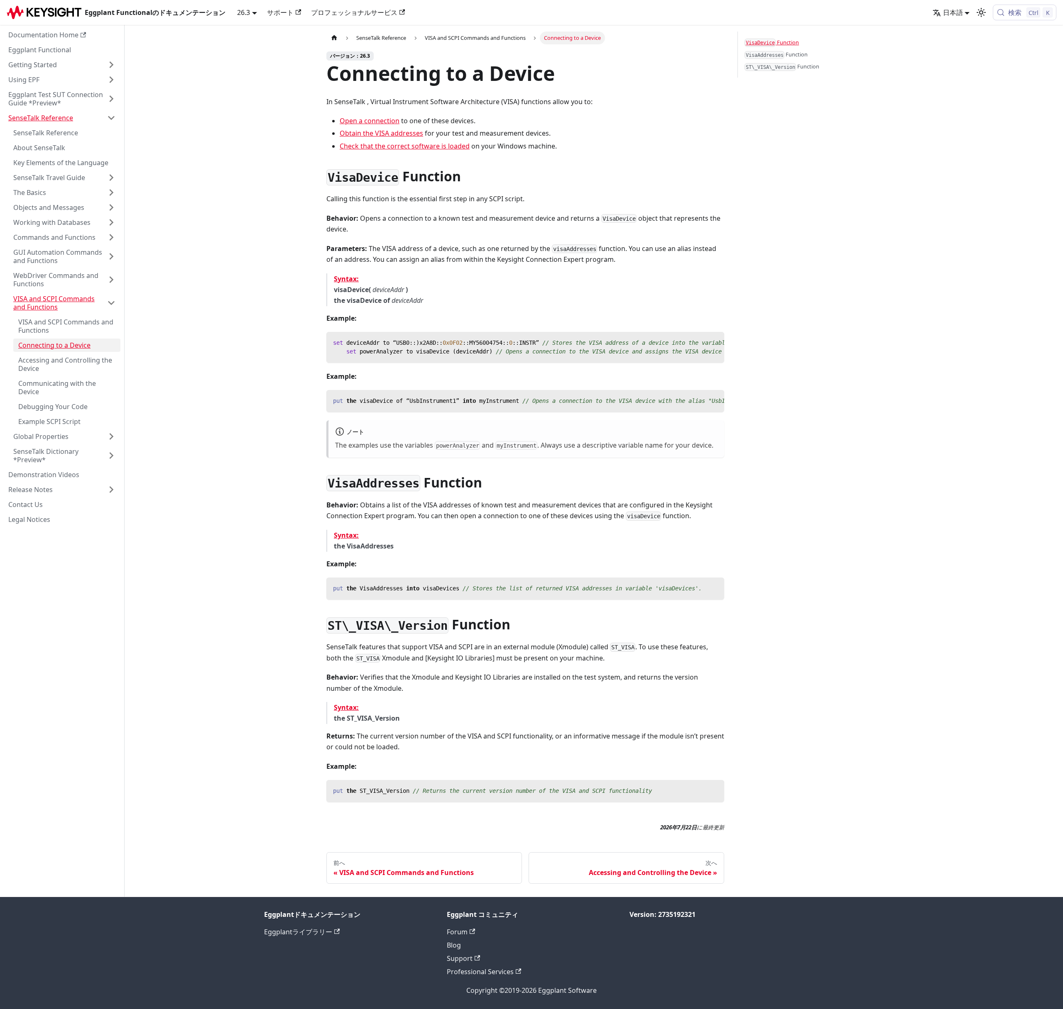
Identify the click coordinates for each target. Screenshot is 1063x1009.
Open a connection (369, 120)
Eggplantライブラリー (298, 931)
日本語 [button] (953, 12)
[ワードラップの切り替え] (699, 342)
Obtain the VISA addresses (381, 133)
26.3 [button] (243, 12)
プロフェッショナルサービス (354, 12)
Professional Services (480, 971)
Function (772, 42)
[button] (61, 64)
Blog (454, 945)
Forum (457, 931)
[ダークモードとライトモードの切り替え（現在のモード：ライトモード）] (981, 12)
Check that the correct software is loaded (405, 146)
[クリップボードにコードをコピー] (714, 342)
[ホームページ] (334, 38)
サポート (280, 12)
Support (460, 958)
